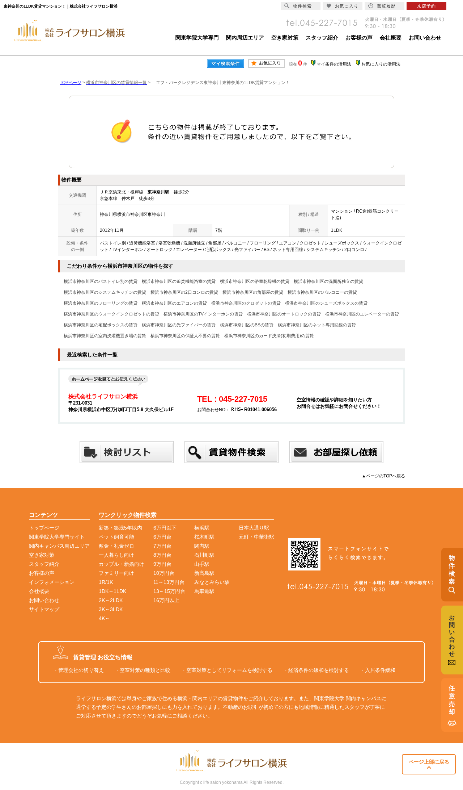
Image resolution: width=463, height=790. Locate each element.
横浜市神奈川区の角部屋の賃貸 (252, 292)
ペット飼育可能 (116, 537)
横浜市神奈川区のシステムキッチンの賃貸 (105, 292)
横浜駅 (201, 528)
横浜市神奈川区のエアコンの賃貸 (174, 303)
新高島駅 (204, 573)
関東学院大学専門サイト (57, 537)
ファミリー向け (116, 573)
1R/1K (106, 582)
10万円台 (163, 573)
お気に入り (346, 6)
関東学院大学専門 (197, 37)
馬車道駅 (204, 591)
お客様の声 (359, 37)
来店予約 (426, 6)
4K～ (104, 618)
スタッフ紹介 (322, 37)
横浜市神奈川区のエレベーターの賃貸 (362, 314)
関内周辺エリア (245, 37)
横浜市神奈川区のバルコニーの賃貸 (322, 292)
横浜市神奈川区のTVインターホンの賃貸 (203, 314)
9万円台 (162, 564)
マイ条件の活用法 (334, 64)
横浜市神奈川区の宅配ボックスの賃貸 (100, 324)
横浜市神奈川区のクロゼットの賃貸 (246, 303)
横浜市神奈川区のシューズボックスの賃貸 (326, 303)
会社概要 (391, 37)
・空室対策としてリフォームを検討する (226, 670)
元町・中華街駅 (256, 537)
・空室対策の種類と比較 (142, 670)
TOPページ (70, 82)
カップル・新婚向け (121, 564)
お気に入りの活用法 (380, 64)
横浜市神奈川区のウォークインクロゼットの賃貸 (111, 314)
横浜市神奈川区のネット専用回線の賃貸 (317, 324)
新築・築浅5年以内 (120, 528)
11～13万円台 (168, 582)
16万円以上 (166, 600)
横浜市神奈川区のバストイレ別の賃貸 (100, 281)
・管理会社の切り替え (78, 670)
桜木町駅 (204, 537)
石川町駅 (204, 555)
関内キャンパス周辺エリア (59, 546)
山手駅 (201, 564)
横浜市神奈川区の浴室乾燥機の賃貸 (254, 281)
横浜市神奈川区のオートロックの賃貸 (284, 314)
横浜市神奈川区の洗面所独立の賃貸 (328, 281)
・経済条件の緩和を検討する (316, 670)
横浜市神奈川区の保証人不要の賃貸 (185, 335)
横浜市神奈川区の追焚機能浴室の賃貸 (179, 281)
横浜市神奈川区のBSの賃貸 (246, 324)
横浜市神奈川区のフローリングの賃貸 (100, 303)
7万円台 (162, 546)
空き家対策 (284, 37)
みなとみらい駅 (212, 582)
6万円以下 (165, 528)
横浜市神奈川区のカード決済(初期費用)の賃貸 (269, 335)
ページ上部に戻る (429, 762)
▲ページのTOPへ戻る (383, 475)
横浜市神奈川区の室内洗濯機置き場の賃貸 (105, 335)
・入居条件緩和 (377, 670)
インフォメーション (52, 582)
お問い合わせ (425, 37)
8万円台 (162, 555)
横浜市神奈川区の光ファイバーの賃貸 (179, 324)
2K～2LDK (111, 600)
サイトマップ (44, 609)
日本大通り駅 (254, 528)
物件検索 (302, 6)
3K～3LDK (111, 609)
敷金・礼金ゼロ (116, 546)
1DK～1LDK (112, 591)
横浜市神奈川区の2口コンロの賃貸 (184, 292)
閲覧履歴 (386, 6)
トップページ (44, 528)
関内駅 (201, 546)
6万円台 (162, 537)
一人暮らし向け (116, 555)
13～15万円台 (169, 591)
